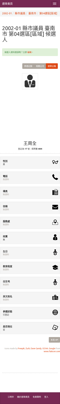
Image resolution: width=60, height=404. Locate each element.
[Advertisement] (30, 117)
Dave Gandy (36, 348)
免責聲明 (37, 397)
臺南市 (32, 13)
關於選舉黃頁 (23, 397)
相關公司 (40, 66)
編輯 (29, 52)
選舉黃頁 (7, 3)
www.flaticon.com (52, 351)
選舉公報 (52, 66)
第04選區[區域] (48, 13)
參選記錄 (28, 66)
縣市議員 (20, 13)
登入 (46, 397)
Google (52, 348)
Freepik (21, 348)
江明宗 (11, 397)
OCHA (45, 348)
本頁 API (54, 340)
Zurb (27, 348)
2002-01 (7, 13)
